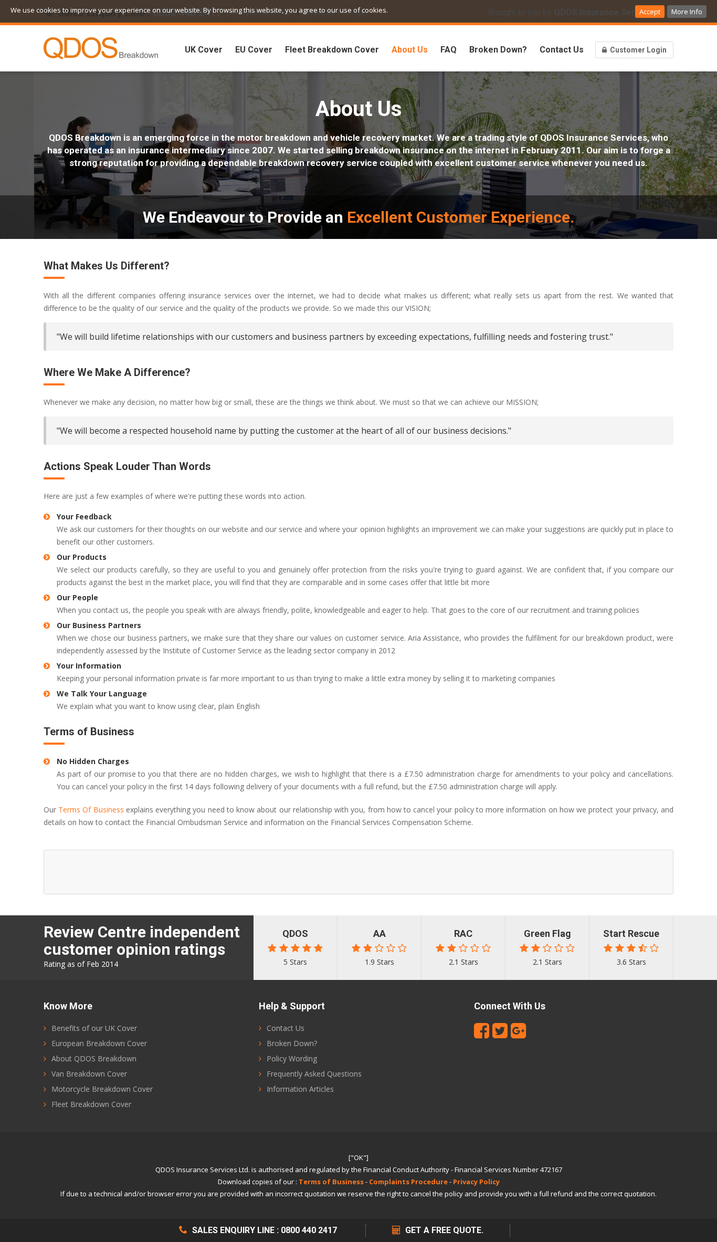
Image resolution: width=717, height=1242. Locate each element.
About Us (410, 50)
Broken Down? (498, 50)
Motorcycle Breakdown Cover (102, 1089)
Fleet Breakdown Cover (332, 50)
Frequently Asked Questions (314, 1074)
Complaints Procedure (408, 1181)
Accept (649, 11)
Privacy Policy (476, 1181)
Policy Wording (292, 1058)
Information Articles (300, 1089)
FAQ (448, 50)
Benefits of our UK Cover (94, 1028)
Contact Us (562, 50)
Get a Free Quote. (443, 1230)
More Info (686, 11)
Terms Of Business (90, 810)
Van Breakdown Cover (89, 1074)
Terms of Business (331, 1181)
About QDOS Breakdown (93, 1058)
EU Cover (253, 50)
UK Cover (204, 50)
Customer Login (637, 50)
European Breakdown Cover (99, 1043)
